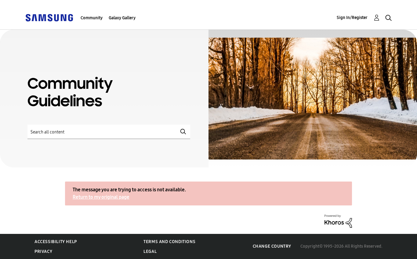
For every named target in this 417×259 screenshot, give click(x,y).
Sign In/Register (352, 17)
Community (92, 18)
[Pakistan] (49, 17)
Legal (150, 251)
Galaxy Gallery (122, 18)
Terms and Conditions (169, 241)
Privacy (43, 251)
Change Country (272, 246)
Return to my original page (101, 197)
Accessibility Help (55, 241)
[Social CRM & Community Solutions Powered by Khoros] (338, 221)
